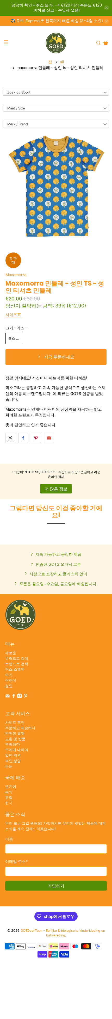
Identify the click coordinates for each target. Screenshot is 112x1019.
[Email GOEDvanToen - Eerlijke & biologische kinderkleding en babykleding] (7, 697)
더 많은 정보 (56, 489)
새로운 (10, 653)
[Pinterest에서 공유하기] (36, 438)
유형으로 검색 (16, 658)
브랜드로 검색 (16, 664)
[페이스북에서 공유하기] (23, 438)
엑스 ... (13, 338)
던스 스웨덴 (14, 669)
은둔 (9, 766)
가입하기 (56, 886)
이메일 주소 (16, 861)
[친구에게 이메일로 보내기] (49, 438)
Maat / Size (16, 108)
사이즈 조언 (14, 722)
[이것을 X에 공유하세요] (10, 438)
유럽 (9, 797)
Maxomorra (15, 274)
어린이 (10, 680)
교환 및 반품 (15, 739)
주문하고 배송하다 (20, 728)
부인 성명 (13, 760)
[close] (106, 7)
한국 (9, 803)
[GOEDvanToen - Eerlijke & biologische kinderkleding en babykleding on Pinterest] (25, 697)
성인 (9, 685)
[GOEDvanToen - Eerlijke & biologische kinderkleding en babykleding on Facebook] (13, 697)
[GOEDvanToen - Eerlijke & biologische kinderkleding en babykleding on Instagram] (19, 697)
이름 (9, 839)
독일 (9, 792)
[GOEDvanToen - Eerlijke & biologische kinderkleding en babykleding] (56, 43)
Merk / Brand (17, 124)
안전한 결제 (14, 733)
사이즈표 (13, 314)
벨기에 (10, 786)
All (62, 62)
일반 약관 (13, 755)
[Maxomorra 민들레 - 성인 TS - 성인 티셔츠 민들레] (56, 186)
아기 (9, 674)
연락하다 (12, 744)
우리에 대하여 (16, 750)
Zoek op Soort (18, 92)
